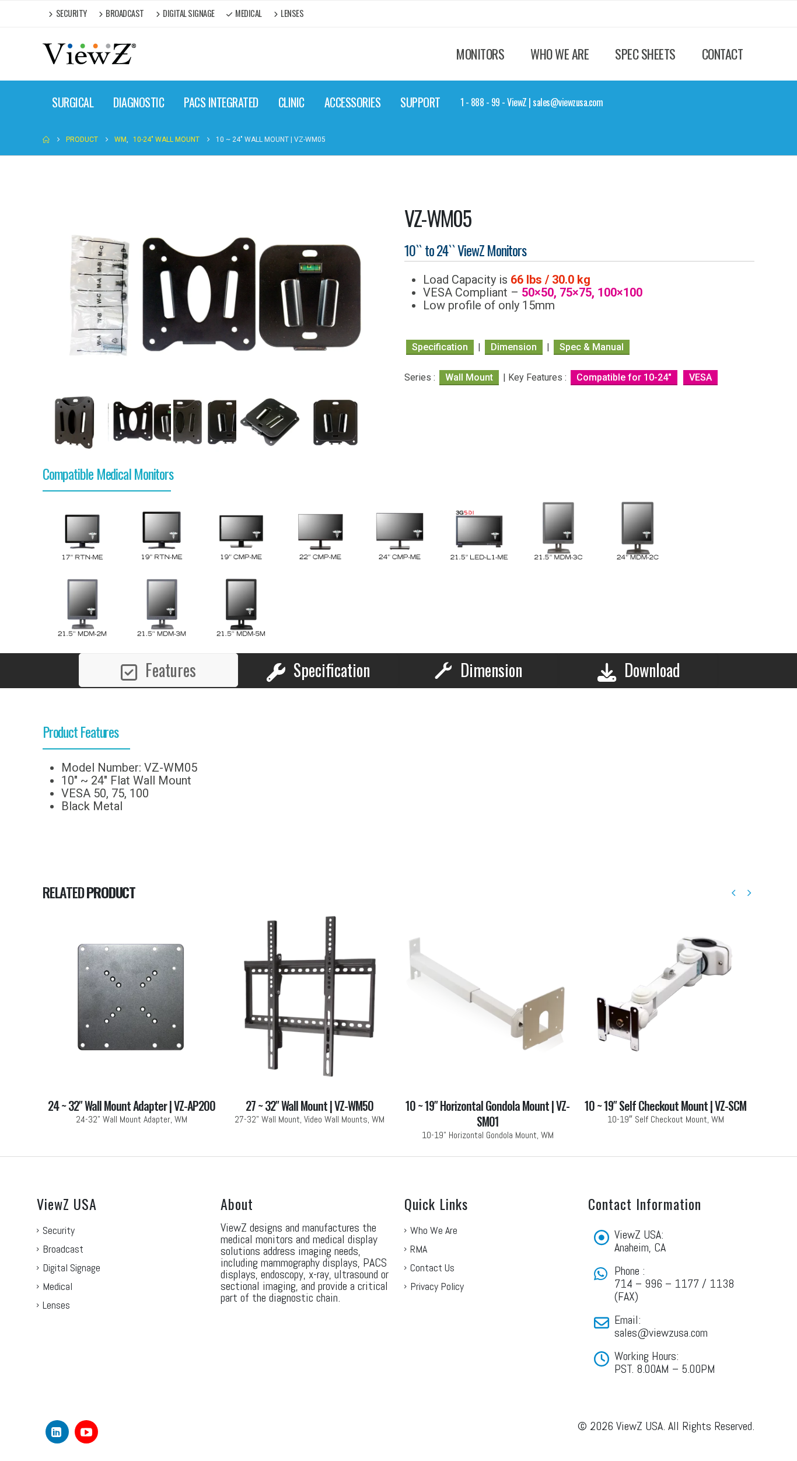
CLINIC (291, 102)
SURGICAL (72, 102)
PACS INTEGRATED (221, 102)
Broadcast (125, 13)
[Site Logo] (89, 54)
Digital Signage (189, 13)
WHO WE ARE (559, 53)
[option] (82, 480)
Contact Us (432, 1215)
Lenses (292, 13)
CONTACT (722, 53)
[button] (733, 841)
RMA (418, 1197)
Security (71, 13)
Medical (248, 13)
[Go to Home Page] (46, 139)
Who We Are (433, 1178)
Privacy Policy (437, 1234)
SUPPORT (420, 102)
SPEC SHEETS (645, 53)
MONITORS (480, 53)
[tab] (158, 618)
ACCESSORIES (352, 102)
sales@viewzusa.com (661, 1280)
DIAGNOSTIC (138, 102)
